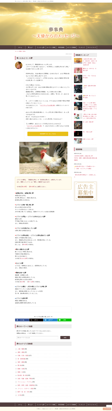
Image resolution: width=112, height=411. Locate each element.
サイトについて (92, 47)
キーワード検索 (51, 47)
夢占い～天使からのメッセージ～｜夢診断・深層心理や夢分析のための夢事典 (56, 408)
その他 (20, 395)
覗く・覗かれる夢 (87, 132)
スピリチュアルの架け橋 (47, 105)
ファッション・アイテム (25, 382)
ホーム (20, 47)
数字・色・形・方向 (23, 392)
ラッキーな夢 (40, 47)
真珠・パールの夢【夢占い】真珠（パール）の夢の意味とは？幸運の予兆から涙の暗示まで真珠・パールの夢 (90, 106)
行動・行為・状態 (23, 355)
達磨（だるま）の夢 (88, 139)
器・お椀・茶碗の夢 (88, 122)
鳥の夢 (24, 186)
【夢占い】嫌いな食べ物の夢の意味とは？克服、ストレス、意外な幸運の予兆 (90, 116)
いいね (22, 320)
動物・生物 (22, 51)
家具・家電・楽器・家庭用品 (26, 385)
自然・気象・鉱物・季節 (25, 378)
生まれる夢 (23, 258)
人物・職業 (21, 349)
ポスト (36, 320)
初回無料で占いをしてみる (48, 133)
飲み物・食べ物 (22, 375)
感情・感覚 (21, 352)
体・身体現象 (21, 358)
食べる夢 (30, 281)
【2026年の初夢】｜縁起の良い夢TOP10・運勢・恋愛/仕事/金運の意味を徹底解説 (85, 158)
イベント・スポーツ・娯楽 (25, 388)
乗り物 (20, 365)
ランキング (82, 47)
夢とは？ (30, 47)
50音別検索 (61, 47)
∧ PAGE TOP (107, 408)
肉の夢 (22, 281)
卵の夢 (32, 186)
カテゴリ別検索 (71, 47)
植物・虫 (20, 372)
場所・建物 (21, 362)
